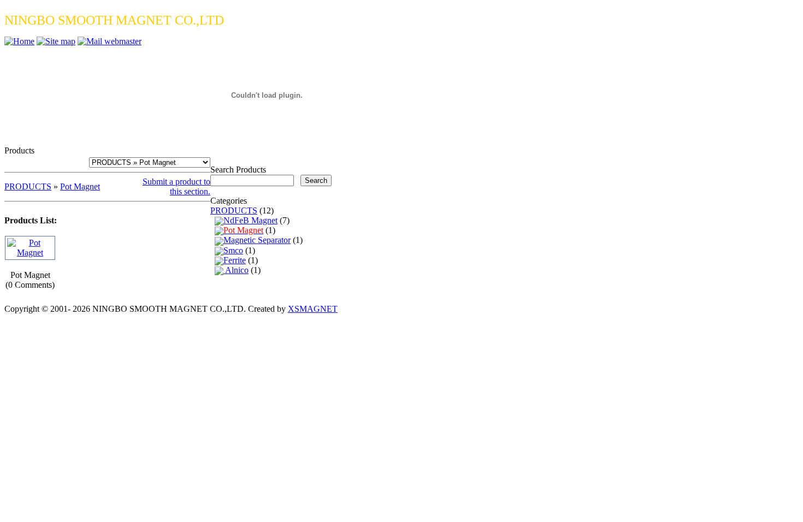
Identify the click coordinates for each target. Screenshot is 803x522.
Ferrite (234, 260)
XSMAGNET (313, 308)
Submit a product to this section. (176, 186)
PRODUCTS (27, 186)
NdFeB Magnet (250, 220)
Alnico (236, 270)
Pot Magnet (80, 186)
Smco (233, 250)
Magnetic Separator (257, 240)
